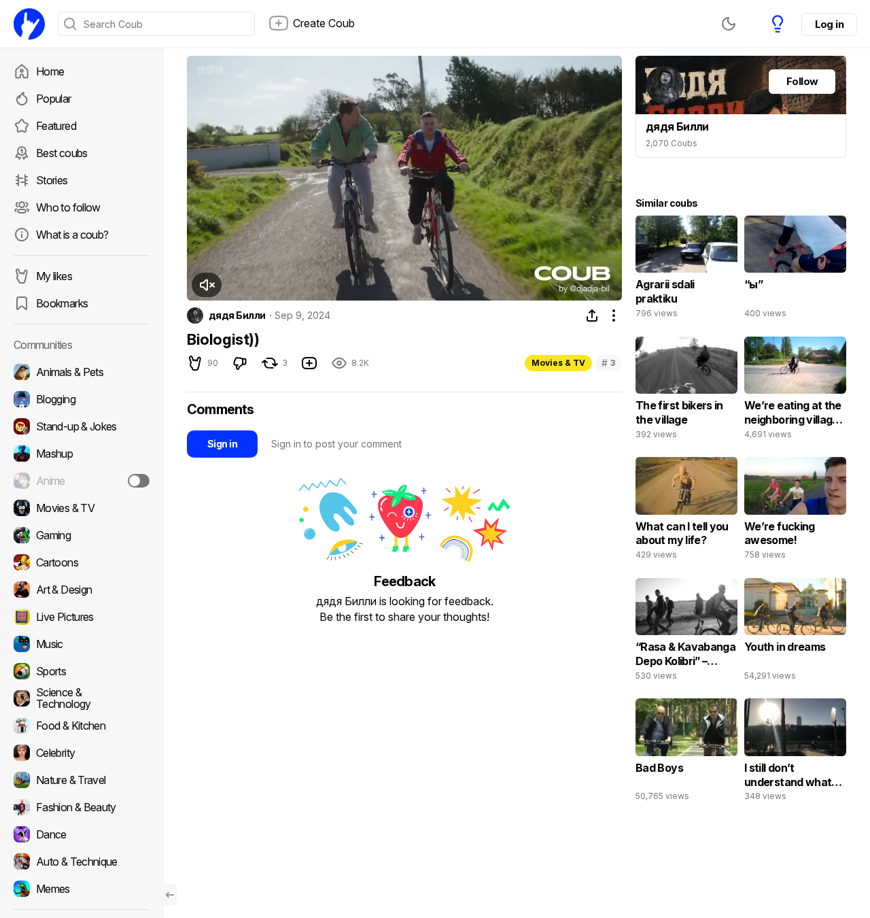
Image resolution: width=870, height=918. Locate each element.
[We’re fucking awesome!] (795, 511)
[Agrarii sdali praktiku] (686, 270)
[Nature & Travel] (81, 780)
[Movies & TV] (81, 508)
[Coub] (29, 23)
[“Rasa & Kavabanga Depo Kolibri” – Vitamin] (686, 632)
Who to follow (68, 207)
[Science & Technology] (81, 698)
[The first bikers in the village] (686, 391)
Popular (53, 98)
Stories (52, 180)
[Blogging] (81, 399)
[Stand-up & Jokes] (81, 426)
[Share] (592, 315)
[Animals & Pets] (81, 372)
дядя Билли (237, 315)
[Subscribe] (139, 481)
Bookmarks (62, 303)
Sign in (222, 443)
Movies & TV (558, 363)
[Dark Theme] (729, 24)
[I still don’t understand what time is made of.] (795, 752)
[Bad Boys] (686, 752)
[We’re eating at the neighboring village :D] (795, 391)
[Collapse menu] (170, 894)
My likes (54, 276)
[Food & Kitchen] (81, 725)
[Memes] (81, 888)
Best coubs (62, 153)
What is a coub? (72, 234)
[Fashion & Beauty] (81, 807)
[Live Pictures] (81, 616)
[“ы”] (795, 270)
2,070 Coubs (671, 143)
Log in (829, 24)
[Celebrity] (81, 752)
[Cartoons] (81, 562)
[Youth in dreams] (795, 632)
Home (50, 71)
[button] (207, 285)
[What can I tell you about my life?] (686, 511)
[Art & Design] (81, 589)
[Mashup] (81, 453)
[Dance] (81, 834)
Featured (56, 126)
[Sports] (81, 671)
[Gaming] (81, 535)
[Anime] (81, 480)
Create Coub (324, 23)
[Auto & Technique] (81, 861)
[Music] (81, 644)
